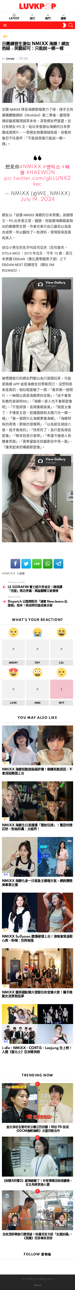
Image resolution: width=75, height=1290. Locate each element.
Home (37, 1285)
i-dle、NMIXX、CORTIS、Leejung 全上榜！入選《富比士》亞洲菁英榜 (37, 1050)
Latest (14, 18)
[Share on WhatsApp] (47, 564)
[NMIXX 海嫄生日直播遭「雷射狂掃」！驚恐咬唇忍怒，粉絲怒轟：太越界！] (37, 801)
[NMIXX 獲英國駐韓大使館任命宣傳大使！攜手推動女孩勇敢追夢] (37, 968)
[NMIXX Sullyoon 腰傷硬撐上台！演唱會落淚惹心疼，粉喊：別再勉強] (37, 912)
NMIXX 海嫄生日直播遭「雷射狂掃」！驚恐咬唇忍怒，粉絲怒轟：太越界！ (37, 827)
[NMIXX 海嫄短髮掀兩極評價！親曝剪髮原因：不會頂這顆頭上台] (37, 745)
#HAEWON (40, 172)
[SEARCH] (70, 25)
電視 (5, 875)
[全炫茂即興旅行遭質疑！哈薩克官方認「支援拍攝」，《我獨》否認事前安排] (37, 1210)
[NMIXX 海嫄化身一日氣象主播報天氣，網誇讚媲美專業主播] (37, 857)
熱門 (48, 18)
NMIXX (9, 573)
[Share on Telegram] (58, 564)
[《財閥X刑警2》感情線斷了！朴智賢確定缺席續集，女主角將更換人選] (37, 1156)
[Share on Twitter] (26, 564)
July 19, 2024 (37, 199)
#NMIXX (31, 166)
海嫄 (22, 573)
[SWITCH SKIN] (64, 25)
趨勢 (63, 18)
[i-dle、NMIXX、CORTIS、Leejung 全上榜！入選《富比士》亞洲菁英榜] (37, 1024)
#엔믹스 (51, 166)
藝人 (5, 763)
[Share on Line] (37, 564)
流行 (32, 18)
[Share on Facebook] (15, 564)
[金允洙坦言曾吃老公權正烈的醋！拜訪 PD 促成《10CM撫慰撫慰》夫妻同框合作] (37, 1103)
